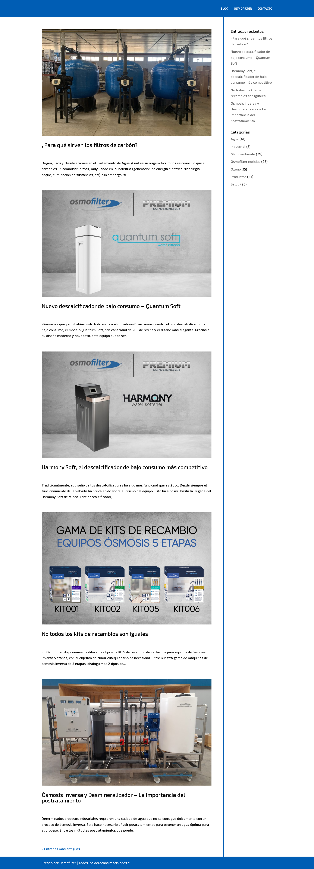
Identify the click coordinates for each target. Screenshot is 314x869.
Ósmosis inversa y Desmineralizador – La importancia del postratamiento (113, 797)
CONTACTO (264, 8)
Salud (235, 184)
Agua (235, 139)
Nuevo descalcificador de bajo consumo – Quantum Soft (111, 306)
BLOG (224, 8)
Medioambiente (243, 154)
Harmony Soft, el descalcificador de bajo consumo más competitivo (125, 467)
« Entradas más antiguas (61, 849)
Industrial (238, 146)
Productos (238, 177)
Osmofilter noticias (245, 161)
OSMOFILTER (243, 8)
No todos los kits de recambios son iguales (95, 633)
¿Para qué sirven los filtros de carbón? (90, 144)
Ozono (236, 169)
